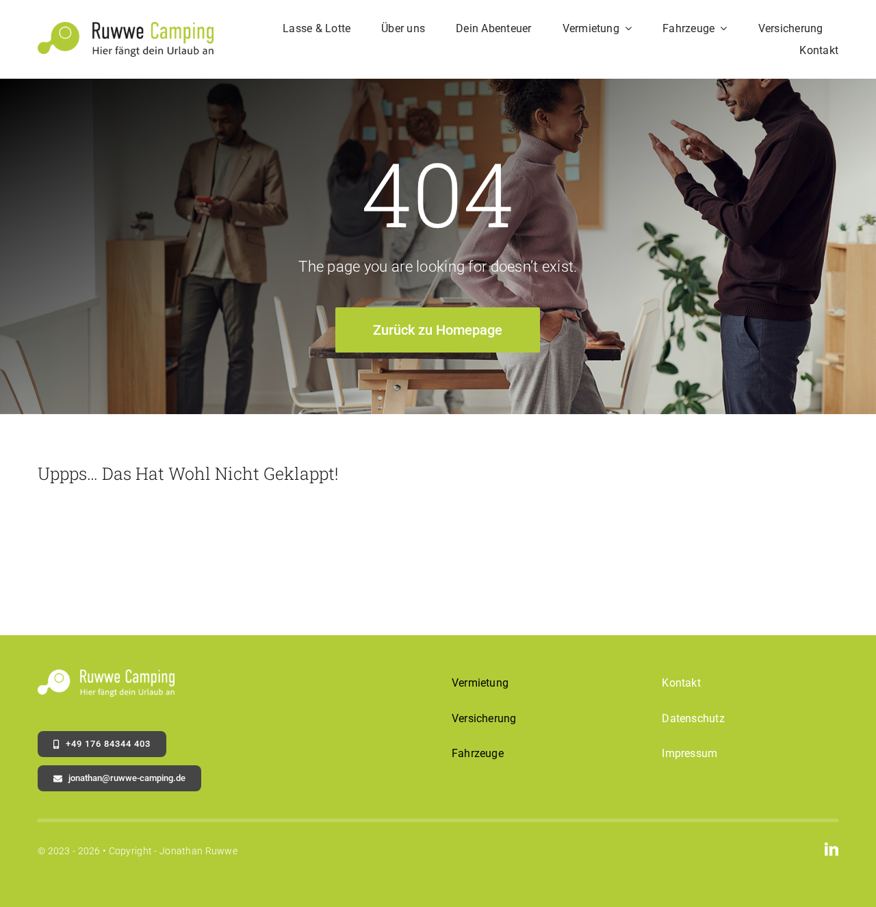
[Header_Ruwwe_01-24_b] (126, 28)
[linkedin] (831, 849)
